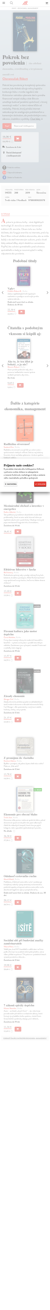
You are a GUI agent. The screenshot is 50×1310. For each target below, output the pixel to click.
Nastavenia (12, 484)
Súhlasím (41, 484)
